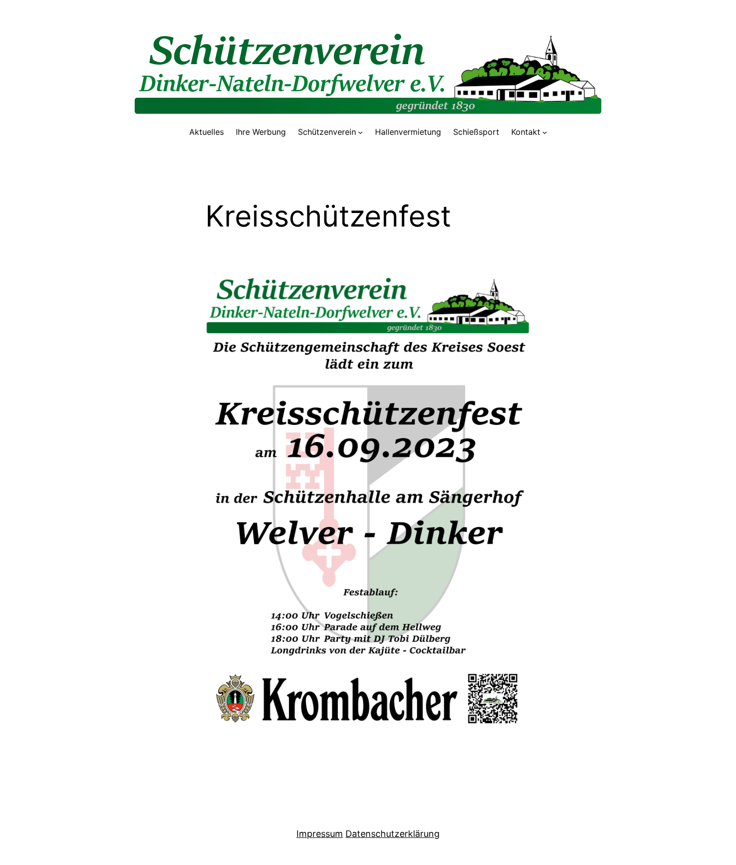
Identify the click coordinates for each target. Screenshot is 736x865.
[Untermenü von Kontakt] (544, 132)
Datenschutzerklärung (392, 833)
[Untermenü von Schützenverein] (360, 132)
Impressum (319, 833)
